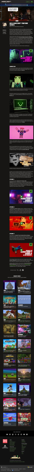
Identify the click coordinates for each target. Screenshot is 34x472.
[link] (7, 434)
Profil (22, 452)
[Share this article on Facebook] (23, 270)
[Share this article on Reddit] (20, 270)
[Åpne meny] (32, 2)
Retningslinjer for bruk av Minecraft (14, 461)
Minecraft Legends (12, 444)
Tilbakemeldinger (24, 446)
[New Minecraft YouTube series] (21, 56)
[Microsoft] (30, 467)
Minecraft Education (12, 445)
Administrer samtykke (22, 461)
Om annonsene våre (3, 470)
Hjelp (22, 445)
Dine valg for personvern (17, 470)
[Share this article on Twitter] (17, 270)
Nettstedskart (23, 447)
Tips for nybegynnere (24, 444)
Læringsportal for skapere (13, 447)
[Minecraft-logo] (6, 2)
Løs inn (22, 453)
